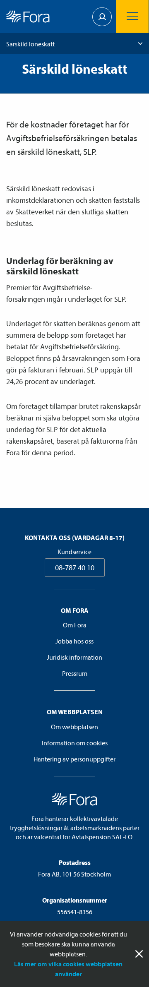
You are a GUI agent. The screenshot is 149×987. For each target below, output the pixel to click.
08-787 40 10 (74, 567)
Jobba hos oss (74, 641)
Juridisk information (74, 657)
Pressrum (74, 673)
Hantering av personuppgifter (74, 759)
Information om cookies (75, 743)
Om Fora (75, 625)
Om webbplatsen (74, 727)
